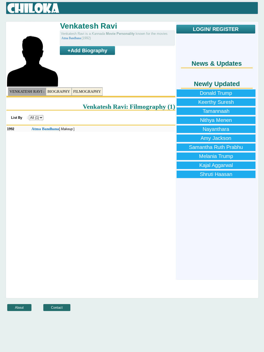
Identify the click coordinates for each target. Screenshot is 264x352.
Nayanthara (216, 129)
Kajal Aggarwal (216, 165)
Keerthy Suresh (216, 102)
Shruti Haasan (216, 174)
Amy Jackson (216, 138)
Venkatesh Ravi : (27, 91)
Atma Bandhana (71, 38)
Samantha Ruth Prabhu (216, 147)
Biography (58, 91)
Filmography (87, 91)
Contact (57, 307)
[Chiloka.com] (33, 8)
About (19, 307)
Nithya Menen (216, 120)
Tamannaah (216, 111)
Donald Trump (216, 93)
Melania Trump (216, 156)
